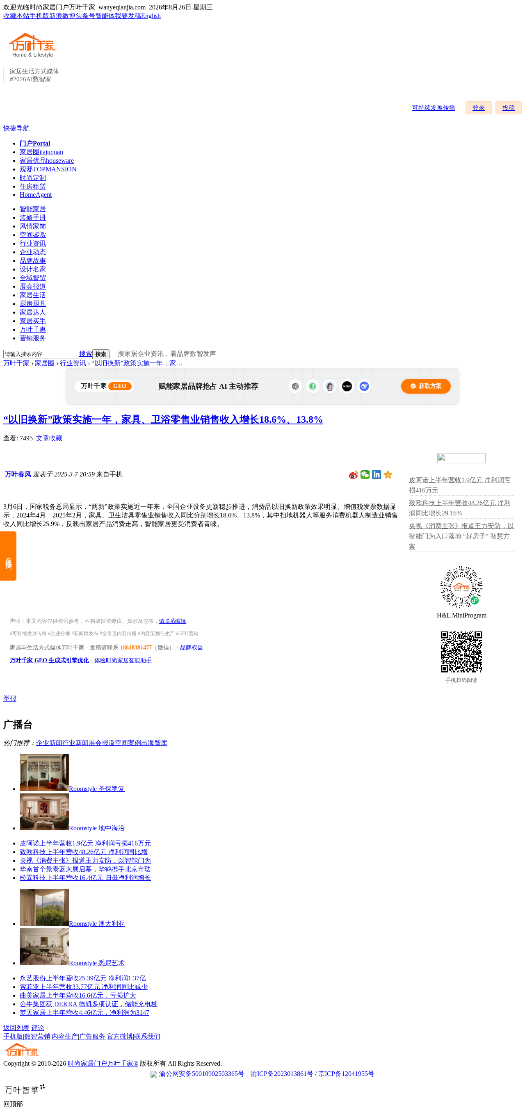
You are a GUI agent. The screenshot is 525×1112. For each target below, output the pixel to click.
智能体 (105, 15)
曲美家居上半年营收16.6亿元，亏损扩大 (78, 995)
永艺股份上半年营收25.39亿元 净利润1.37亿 (83, 978)
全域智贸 (33, 277)
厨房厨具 (33, 303)
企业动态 (33, 251)
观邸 (48, 169)
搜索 (85, 353)
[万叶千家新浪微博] (353, 474)
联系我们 (147, 1036)
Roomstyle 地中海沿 (97, 828)
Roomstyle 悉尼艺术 (97, 962)
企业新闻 (49, 742)
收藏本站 (16, 15)
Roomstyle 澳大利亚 (97, 923)
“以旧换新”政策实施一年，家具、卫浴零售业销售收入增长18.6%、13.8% (163, 419)
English (151, 15)
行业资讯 (33, 243)
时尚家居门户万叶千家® (103, 1063)
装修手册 (33, 217)
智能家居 (33, 208)
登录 (478, 108)
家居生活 (33, 295)
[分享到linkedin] (376, 474)
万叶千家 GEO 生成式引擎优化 (49, 660)
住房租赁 (33, 186)
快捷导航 (16, 128)
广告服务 (92, 1036)
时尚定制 (33, 177)
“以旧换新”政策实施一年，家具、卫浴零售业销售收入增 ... (138, 363)
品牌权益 (191, 648)
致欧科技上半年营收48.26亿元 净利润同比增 (84, 851)
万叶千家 (16, 363)
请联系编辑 (172, 621)
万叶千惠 (33, 329)
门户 (35, 143)
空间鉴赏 (33, 234)
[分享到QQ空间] (388, 474)
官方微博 (120, 1036)
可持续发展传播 (433, 108)
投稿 (508, 108)
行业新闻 (75, 742)
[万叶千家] (34, 58)
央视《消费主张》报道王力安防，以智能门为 (85, 860)
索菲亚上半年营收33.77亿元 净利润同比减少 (84, 986)
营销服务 (33, 338)
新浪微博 (62, 15)
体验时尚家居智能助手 (123, 660)
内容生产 (65, 1036)
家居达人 (33, 312)
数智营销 (37, 1036)
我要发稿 (128, 15)
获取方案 (430, 386)
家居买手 (33, 320)
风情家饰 (33, 226)
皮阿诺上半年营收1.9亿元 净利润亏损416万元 (85, 843)
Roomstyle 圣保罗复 (97, 788)
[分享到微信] (365, 474)
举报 (9, 698)
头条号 (85, 15)
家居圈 (41, 151)
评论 (37, 1027)
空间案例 (128, 742)
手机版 (39, 15)
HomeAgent (36, 194)
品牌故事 (33, 260)
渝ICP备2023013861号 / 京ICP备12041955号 (312, 1073)
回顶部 (13, 1104)
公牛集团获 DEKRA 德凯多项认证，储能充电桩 (89, 1003)
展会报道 (33, 286)
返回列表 (16, 1027)
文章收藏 (49, 438)
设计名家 (33, 269)
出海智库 (154, 742)
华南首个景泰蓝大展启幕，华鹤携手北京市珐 (85, 869)
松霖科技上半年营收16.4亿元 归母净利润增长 (85, 877)
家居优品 (47, 160)
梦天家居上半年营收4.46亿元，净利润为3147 (84, 1012)
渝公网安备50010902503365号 (201, 1073)
